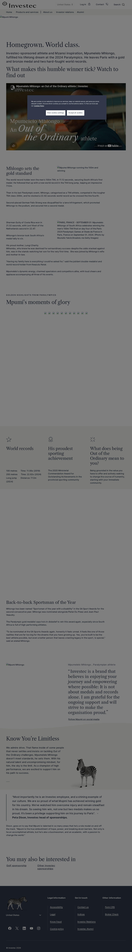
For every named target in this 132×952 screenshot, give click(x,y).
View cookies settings (55, 113)
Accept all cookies (75, 113)
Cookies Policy (39, 106)
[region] (66, 107)
